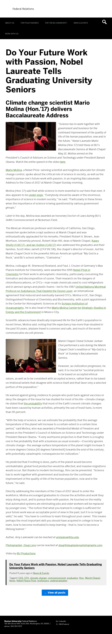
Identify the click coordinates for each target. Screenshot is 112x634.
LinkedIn (62, 621)
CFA (26, 577)
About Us (9, 23)
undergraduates (58, 580)
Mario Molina (14, 170)
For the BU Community (56, 23)
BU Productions (26, 553)
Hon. (81, 577)
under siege (36, 195)
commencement (57, 577)
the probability (33, 403)
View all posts (56, 592)
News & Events (81, 23)
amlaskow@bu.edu (67, 537)
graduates (72, 577)
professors (43, 580)
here (62, 162)
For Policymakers (30, 23)
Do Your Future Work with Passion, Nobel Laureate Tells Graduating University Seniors (55, 566)
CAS (20, 577)
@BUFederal (64, 624)
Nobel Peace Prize (26, 580)
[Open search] (105, 22)
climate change (38, 577)
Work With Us (11, 34)
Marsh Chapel (92, 577)
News (12, 580)
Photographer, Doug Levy (21, 545)
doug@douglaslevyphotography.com (80, 545)
